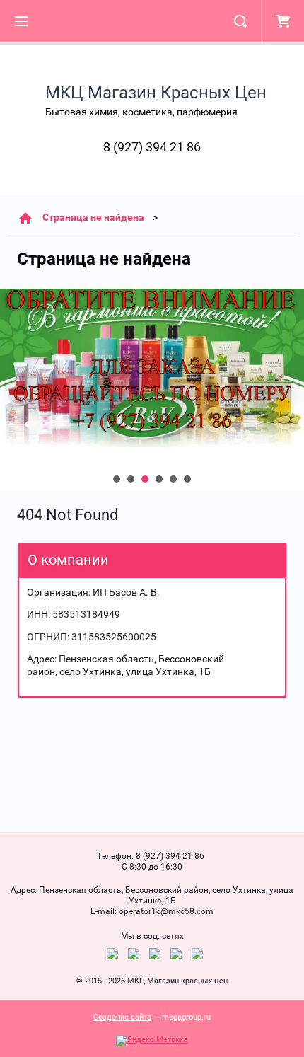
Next (11, 390)
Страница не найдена (93, 217)
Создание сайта (122, 1017)
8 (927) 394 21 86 (152, 146)
